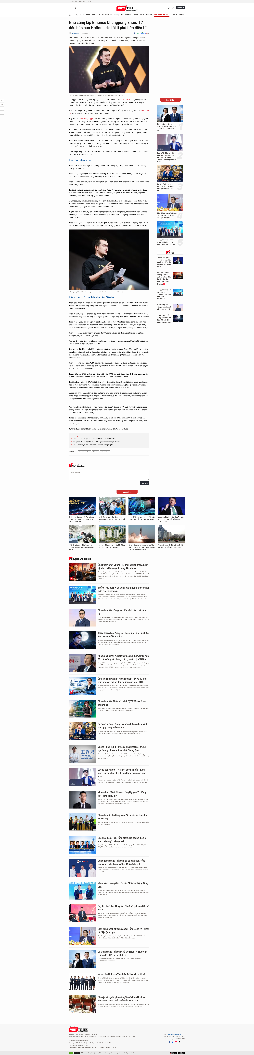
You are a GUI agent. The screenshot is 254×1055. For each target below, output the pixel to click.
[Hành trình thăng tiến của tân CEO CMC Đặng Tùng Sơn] (82, 891)
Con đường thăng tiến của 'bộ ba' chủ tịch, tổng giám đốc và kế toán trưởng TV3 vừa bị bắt (121, 862)
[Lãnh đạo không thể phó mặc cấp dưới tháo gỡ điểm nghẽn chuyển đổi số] (112, 506)
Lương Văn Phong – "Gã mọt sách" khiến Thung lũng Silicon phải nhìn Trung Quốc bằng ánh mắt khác (166, 157)
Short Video (139, 14)
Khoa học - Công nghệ (110, 14)
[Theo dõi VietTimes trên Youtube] (176, 1042)
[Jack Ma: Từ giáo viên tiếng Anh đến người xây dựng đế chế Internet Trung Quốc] (178, 260)
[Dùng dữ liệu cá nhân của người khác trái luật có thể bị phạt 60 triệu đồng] (141, 506)
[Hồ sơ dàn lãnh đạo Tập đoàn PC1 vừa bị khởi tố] (82, 982)
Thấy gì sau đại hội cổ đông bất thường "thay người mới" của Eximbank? (166, 242)
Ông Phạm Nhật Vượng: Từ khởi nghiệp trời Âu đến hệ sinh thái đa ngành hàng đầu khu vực (164, 278)
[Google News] (145, 33)
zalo (172, 1042)
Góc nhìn (86, 14)
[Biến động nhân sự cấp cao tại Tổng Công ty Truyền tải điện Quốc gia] (170, 202)
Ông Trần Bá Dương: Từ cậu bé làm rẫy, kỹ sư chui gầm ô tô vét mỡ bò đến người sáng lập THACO (122, 680)
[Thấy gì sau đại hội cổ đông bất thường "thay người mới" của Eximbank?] (170, 229)
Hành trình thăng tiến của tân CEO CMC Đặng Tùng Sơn (123, 885)
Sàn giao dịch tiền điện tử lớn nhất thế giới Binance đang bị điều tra (96, 442)
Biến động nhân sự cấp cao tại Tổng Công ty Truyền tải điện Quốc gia (167, 215)
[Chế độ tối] (173, 8)
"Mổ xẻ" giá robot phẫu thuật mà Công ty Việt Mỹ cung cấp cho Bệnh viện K (81, 547)
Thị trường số (126, 14)
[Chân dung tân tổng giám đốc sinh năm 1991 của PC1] (178, 307)
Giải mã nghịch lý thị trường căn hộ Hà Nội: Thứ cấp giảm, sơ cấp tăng (170, 546)
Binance (126, 99)
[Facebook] (135, 33)
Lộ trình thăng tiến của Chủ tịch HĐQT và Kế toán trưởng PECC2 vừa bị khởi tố (166, 127)
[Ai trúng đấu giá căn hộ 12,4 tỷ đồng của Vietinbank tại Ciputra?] (112, 534)
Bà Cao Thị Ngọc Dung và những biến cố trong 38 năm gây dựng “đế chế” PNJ (166, 187)
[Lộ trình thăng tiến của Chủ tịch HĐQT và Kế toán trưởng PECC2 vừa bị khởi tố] (170, 113)
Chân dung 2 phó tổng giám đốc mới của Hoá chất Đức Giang (123, 816)
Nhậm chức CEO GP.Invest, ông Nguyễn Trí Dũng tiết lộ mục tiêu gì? (122, 794)
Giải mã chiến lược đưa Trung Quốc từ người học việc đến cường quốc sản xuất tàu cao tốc (81, 519)
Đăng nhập (180, 7)
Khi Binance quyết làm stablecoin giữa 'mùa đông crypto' (93, 445)
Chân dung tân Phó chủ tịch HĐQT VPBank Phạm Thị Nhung (122, 703)
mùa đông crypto (86, 118)
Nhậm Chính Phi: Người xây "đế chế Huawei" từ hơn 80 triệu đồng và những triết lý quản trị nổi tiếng (123, 657)
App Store (173, 1053)
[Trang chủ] (70, 15)
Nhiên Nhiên (75, 33)
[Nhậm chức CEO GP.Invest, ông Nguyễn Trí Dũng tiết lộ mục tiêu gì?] (82, 800)
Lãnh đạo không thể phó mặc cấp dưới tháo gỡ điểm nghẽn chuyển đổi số (112, 519)
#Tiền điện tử (105, 452)
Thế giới (149, 14)
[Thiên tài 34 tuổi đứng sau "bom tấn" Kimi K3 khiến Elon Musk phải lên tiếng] (178, 318)
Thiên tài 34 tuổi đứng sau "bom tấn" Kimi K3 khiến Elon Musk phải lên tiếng (164, 319)
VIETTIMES (127, 8)
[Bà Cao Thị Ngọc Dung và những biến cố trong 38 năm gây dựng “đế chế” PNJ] (170, 173)
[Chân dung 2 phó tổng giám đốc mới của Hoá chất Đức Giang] (82, 822)
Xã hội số (77, 14)
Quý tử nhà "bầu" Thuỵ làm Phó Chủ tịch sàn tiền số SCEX (123, 907)
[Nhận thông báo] (169, 8)
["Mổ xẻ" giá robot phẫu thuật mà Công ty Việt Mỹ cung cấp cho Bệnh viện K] (82, 534)
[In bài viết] (138, 33)
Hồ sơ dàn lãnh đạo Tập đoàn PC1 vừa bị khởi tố (121, 974)
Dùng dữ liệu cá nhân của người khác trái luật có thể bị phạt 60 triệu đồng (141, 518)
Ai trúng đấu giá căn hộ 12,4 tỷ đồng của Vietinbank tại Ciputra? (112, 546)
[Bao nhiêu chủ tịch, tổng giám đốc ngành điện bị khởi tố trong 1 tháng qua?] (82, 845)
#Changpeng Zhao (84, 452)
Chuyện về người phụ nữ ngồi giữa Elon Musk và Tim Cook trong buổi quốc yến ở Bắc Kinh (121, 998)
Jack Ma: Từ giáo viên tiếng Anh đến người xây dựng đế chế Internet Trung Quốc (164, 262)
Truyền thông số (178, 14)
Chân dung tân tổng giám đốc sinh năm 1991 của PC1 (164, 307)
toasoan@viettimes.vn (174, 1034)
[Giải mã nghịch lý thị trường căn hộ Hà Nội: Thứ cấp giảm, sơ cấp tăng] (171, 534)
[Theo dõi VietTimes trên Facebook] (169, 1042)
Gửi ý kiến (145, 483)
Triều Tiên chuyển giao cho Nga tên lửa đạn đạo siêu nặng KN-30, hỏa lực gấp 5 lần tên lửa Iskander (141, 547)
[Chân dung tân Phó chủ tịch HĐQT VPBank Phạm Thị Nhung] (82, 709)
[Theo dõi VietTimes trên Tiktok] (179, 1042)
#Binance (95, 452)
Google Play (181, 1053)
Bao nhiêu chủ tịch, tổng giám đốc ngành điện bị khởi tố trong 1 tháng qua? (122, 839)
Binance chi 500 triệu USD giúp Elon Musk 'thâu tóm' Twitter (94, 439)
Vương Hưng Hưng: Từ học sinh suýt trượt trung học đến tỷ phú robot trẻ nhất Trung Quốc (122, 748)
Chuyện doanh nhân (161, 14)
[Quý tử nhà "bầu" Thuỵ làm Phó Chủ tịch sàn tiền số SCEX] (82, 913)
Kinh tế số (96, 14)
